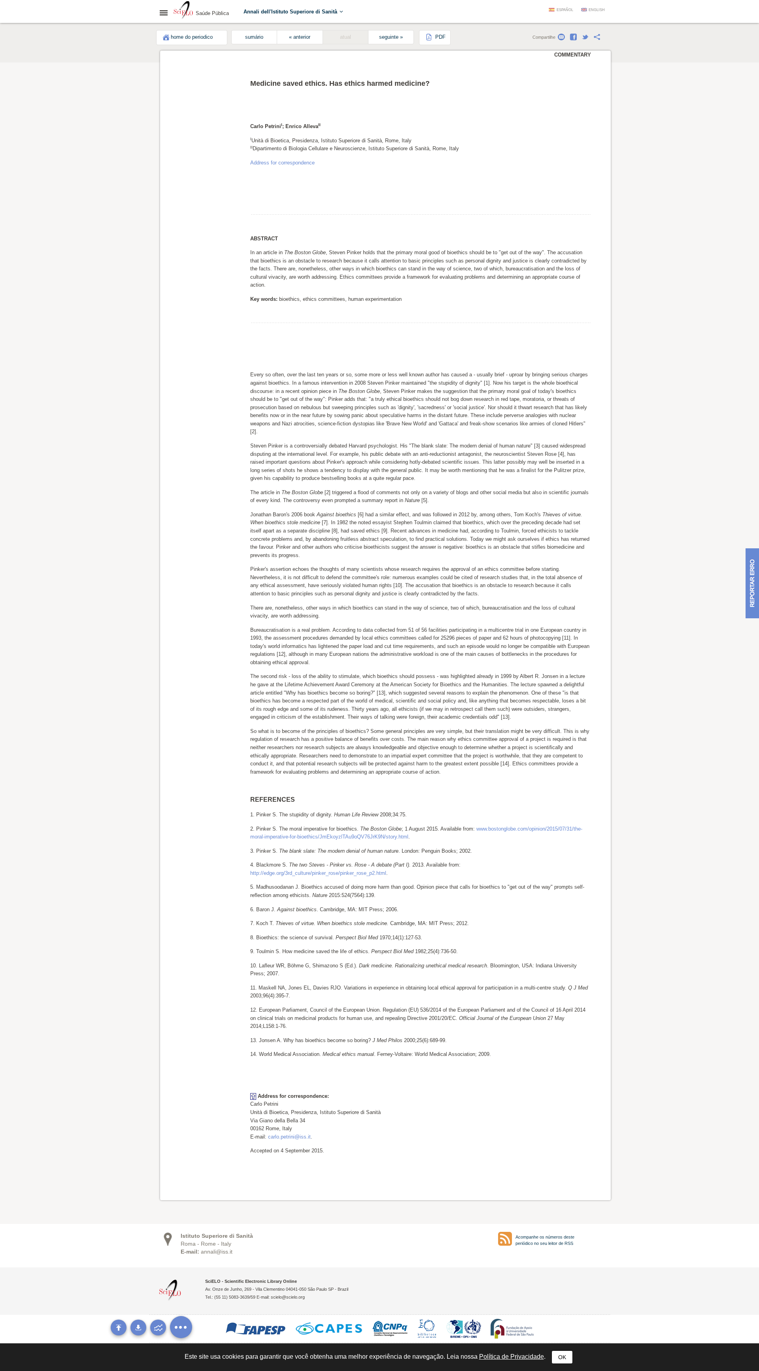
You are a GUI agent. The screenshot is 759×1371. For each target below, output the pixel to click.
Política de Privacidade (511, 1356)
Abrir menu (166, 13)
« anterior (299, 37)
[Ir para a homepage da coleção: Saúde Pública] (183, 11)
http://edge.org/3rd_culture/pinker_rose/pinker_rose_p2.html (318, 873)
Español (565, 10)
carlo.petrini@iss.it (289, 1137)
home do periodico (192, 37)
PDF (440, 37)
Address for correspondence (282, 163)
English (597, 10)
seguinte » (391, 37)
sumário (254, 37)
